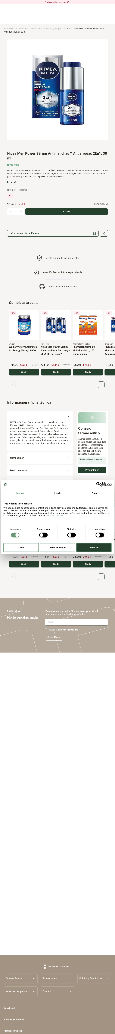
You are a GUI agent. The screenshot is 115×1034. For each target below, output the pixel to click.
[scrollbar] (57, 385)
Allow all (94, 547)
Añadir (24, 372)
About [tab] (95, 493)
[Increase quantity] (21, 211)
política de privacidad (68, 630)
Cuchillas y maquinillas (54, 28)
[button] (58, 978)
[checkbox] (46, 630)
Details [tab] (57, 493)
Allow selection (57, 547)
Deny (21, 547)
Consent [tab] (19, 493)
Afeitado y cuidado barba (30, 28)
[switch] (43, 535)
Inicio (6, 28)
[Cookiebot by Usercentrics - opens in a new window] (98, 484)
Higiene (13, 28)
